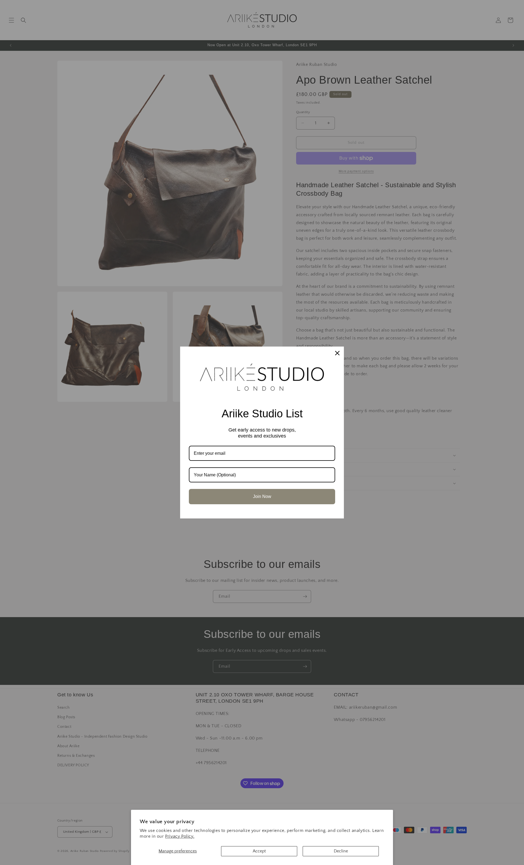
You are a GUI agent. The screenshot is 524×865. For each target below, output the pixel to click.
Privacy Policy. (179, 836)
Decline (341, 851)
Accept (259, 851)
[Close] (337, 353)
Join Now (262, 496)
